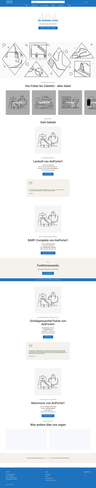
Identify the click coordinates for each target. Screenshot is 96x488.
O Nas (26, 5)
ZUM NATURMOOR (48, 415)
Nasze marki (34, 5)
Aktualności (61, 5)
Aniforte (47, 476)
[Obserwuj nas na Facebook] (85, 475)
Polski (86, 2)
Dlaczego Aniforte (49, 478)
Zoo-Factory (48, 474)
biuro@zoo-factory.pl (12, 479)
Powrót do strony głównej (48, 27)
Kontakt (69, 5)
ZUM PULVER (48, 336)
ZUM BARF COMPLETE (48, 252)
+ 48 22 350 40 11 (13, 477)
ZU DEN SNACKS (48, 273)
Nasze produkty (44, 5)
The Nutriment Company (50, 480)
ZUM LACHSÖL (48, 174)
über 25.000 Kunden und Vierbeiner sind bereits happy (49, 279)
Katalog (53, 5)
